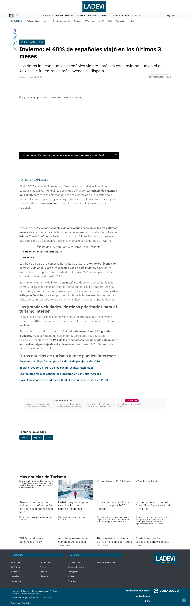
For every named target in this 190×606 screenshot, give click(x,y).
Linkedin (72, 576)
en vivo (131, 21)
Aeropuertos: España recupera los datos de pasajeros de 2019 (59, 361)
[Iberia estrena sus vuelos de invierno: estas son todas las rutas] (114, 526)
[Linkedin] (15, 43)
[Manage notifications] (184, 600)
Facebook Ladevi (76, 567)
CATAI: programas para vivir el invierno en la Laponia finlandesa (73, 505)
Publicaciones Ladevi (106, 562)
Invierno (25, 437)
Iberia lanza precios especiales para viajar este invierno (152, 541)
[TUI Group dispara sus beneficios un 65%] (36, 526)
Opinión (125, 15)
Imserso (77, 21)
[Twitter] (15, 37)
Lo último (59, 15)
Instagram (73, 571)
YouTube (72, 581)
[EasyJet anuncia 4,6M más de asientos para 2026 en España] (114, 490)
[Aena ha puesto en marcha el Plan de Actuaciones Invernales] (75, 526)
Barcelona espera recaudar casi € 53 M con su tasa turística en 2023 (63, 380)
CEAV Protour (90, 21)
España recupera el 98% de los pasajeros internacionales (56, 367)
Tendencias (104, 15)
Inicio (24, 42)
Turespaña (120, 21)
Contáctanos (142, 596)
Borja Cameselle (36, 179)
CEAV (101, 21)
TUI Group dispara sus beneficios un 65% (33, 539)
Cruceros (116, 15)
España (37, 437)
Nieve (48, 437)
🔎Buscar (136, 15)
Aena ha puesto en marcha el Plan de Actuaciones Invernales (75, 541)
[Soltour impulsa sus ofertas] (153, 490)
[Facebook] (15, 31)
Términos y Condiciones (22, 603)
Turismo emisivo (33, 21)
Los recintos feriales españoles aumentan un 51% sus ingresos (60, 374)
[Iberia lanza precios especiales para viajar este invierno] (153, 526)
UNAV (109, 21)
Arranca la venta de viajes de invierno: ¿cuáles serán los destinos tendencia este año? (36, 507)
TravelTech (80, 15)
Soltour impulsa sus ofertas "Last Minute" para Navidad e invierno (153, 505)
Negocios (69, 15)
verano (47, 21)
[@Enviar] (15, 49)
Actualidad (47, 15)
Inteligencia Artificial (61, 21)
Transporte (92, 15)
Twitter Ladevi (75, 562)
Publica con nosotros (137, 590)
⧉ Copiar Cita (132, 400)
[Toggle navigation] (16, 15)
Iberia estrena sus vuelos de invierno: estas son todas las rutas (114, 541)
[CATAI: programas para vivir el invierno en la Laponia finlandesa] (75, 490)
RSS (147, 601)
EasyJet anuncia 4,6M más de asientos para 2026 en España (113, 505)
